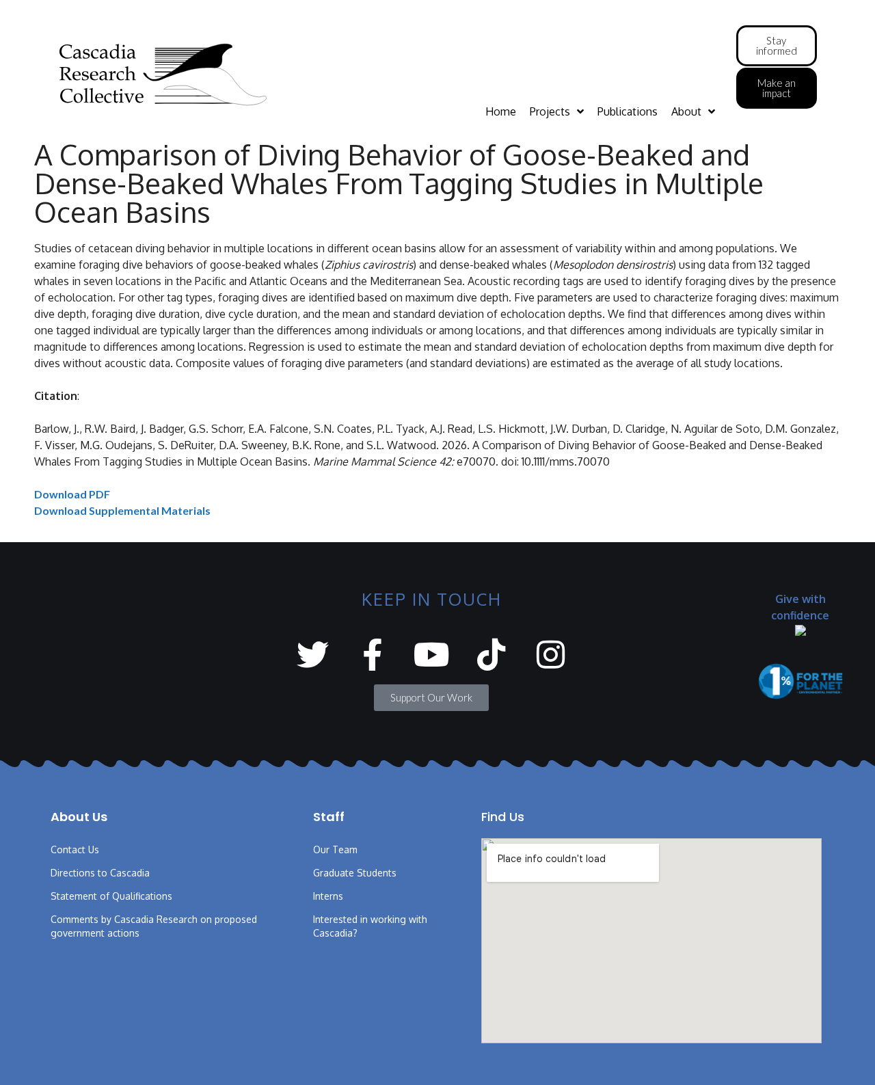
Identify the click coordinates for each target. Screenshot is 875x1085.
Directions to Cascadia (100, 873)
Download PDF (72, 493)
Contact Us (75, 849)
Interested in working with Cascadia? (370, 926)
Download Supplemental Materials (122, 510)
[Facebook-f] (372, 655)
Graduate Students (354, 873)
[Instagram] (551, 655)
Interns (328, 896)
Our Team (335, 849)
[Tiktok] (491, 655)
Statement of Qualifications (111, 896)
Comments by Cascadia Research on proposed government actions (154, 926)
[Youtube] (432, 655)
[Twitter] (313, 655)
